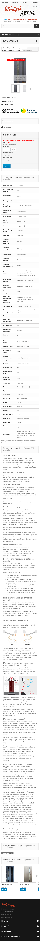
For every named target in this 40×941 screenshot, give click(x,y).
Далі (30, 89)
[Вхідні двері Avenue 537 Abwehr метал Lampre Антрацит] (15, 88)
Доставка (15, 2)
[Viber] (4, 19)
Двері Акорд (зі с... (26, 884)
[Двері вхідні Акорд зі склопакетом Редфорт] (28, 874)
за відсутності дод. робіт (9, 144)
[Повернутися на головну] (3, 48)
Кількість (6, 146)
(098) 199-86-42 (15, 19)
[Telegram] (6, 19)
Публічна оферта (6, 914)
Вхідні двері (10, 48)
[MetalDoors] (20, 11)
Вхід (37, 6)
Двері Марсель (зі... (7, 884)
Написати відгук (7, 121)
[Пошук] (36, 26)
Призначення (7, 157)
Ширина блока (8, 152)
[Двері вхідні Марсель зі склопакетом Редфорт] (9, 874)
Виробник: (4, 104)
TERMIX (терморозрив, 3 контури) (11, 50)
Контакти (5, 2)
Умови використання (7, 911)
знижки (31, 778)
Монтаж (25, 2)
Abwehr (11, 104)
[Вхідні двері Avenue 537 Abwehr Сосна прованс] (24, 88)
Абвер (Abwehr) (21, 48)
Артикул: (4, 101)
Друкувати (7, 127)
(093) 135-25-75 (30, 19)
